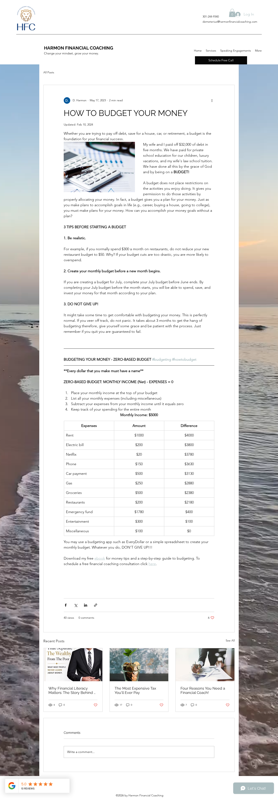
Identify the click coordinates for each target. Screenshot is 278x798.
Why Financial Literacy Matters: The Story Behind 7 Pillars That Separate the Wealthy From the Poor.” (72, 690)
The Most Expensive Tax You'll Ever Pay (135, 690)
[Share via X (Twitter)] (76, 605)
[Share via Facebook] (66, 605)
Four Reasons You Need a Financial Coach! (203, 690)
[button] (232, 13)
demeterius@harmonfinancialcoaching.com (229, 21)
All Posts (48, 72)
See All (230, 640)
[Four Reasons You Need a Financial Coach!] (205, 664)
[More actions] (211, 100)
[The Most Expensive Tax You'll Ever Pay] (139, 664)
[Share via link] (95, 605)
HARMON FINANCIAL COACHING (78, 48)
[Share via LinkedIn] (86, 605)
